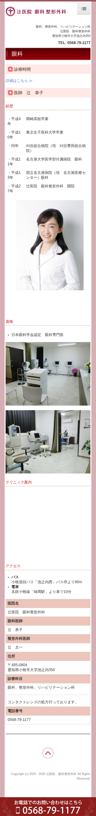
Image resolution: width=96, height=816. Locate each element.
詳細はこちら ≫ (19, 81)
